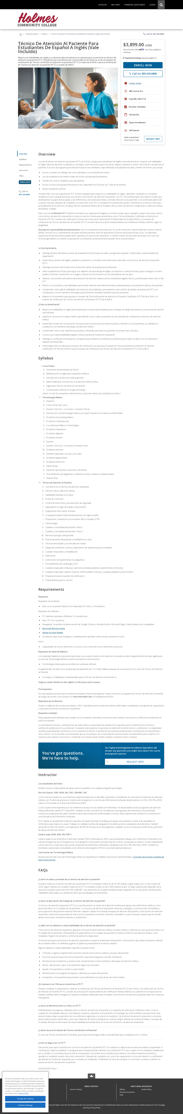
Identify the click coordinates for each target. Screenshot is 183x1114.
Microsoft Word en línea (53, 628)
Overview (23, 154)
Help (121, 1095)
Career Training (76, 1089)
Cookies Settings (25, 1105)
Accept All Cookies (25, 1099)
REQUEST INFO (153, 139)
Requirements (25, 165)
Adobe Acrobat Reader (52, 632)
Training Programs (31, 34)
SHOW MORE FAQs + (47, 1068)
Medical (44, 34)
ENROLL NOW (143, 65)
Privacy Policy (95, 1108)
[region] (25, 1092)
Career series (135, 83)
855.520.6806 (24, 194)
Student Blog (146, 1089)
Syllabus (23, 159)
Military (122, 1089)
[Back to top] (91, 1085)
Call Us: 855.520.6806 (153, 34)
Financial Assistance (127, 1092)
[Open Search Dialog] (161, 4)
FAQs (21, 176)
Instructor (23, 170)
